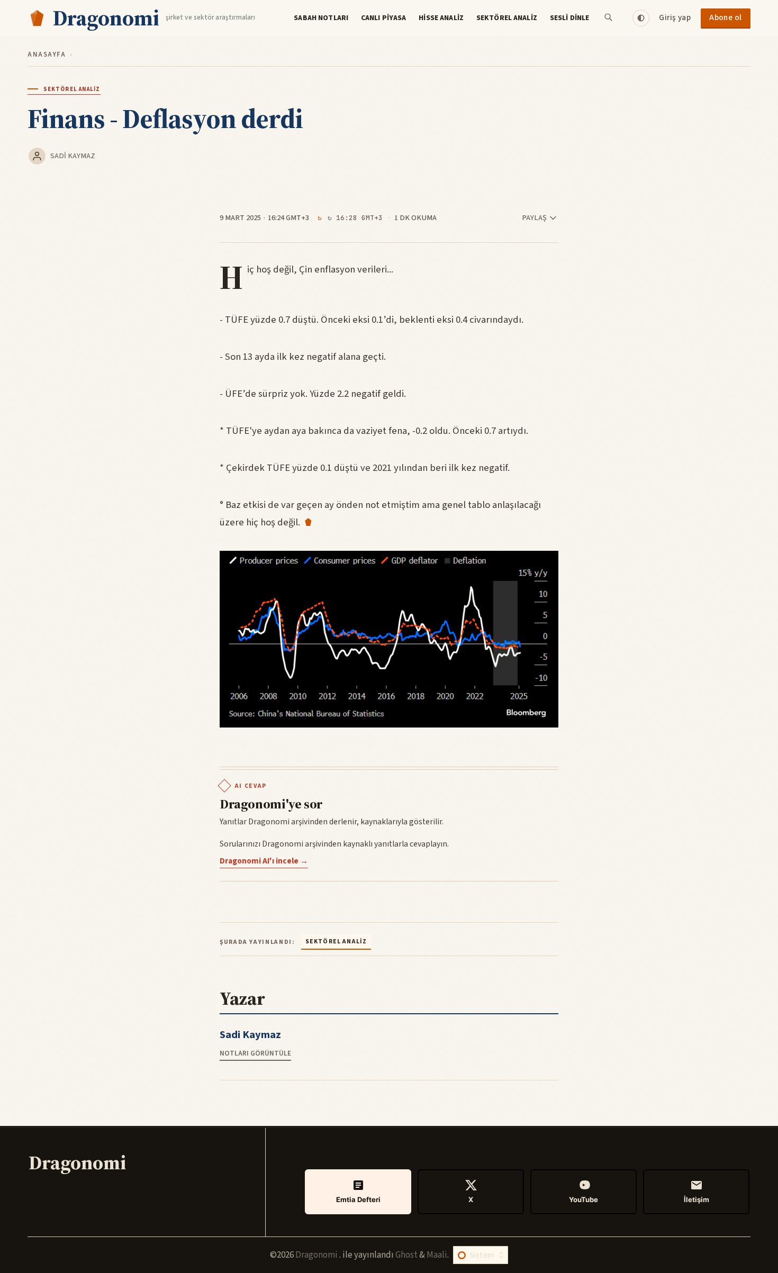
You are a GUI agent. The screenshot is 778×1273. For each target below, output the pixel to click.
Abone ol (725, 17)
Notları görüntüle (255, 1053)
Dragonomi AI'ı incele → (264, 861)
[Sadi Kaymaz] (37, 156)
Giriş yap (675, 17)
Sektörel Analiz (506, 18)
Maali (437, 1255)
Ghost (406, 1255)
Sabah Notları (321, 18)
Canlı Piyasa (383, 18)
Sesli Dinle (570, 18)
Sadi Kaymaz (72, 155)
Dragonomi (317, 1255)
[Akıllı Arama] (609, 18)
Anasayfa (47, 54)
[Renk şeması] (640, 18)
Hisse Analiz (441, 18)
